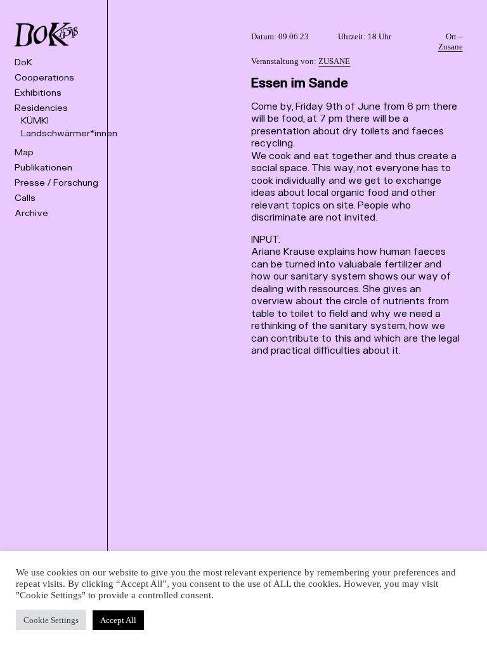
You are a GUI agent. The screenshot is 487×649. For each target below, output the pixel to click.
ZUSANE (334, 61)
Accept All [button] (118, 620)
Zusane (450, 46)
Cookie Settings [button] (51, 620)
